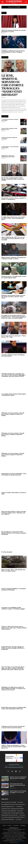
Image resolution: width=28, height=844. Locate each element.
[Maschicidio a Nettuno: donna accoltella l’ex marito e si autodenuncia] (14, 190)
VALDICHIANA (16, 825)
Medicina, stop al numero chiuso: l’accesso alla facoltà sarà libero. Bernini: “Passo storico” (13, 297)
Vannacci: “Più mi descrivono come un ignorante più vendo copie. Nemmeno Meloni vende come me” (13, 628)
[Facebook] (8, 771)
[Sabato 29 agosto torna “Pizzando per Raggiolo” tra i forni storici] (5, 792)
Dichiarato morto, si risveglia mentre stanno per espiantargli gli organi (13, 277)
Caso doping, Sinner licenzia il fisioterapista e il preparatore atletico (13, 394)
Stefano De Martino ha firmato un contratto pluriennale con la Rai (13, 31)
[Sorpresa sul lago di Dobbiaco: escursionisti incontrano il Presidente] (14, 581)
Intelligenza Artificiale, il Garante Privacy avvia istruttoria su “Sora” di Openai (13, 51)
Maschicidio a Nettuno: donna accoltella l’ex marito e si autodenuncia (13, 198)
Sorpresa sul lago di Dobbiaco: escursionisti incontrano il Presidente (13, 589)
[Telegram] (16, 771)
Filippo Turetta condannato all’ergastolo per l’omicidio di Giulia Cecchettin (13, 258)
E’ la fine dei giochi (6, 552)
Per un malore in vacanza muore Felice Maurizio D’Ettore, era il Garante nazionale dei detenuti (13, 533)
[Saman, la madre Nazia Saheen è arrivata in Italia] (14, 484)
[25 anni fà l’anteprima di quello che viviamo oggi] (23, 140)
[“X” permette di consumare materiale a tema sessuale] (23, 122)
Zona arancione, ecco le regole (8, 802)
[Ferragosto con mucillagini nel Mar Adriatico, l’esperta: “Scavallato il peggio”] (14, 599)
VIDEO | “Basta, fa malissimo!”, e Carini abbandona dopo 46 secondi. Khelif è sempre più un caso (13, 747)
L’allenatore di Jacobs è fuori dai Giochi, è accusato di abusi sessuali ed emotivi (13, 727)
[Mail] (12, 771)
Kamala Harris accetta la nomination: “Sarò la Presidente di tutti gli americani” (13, 474)
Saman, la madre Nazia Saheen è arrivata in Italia (13, 493)
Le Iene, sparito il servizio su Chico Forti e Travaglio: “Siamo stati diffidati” (12, 85)
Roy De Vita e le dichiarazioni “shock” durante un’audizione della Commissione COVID (12, 179)
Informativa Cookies (14, 842)
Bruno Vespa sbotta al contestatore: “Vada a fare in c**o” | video (13, 336)
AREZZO (4, 825)
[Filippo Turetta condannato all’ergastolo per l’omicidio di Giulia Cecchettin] (14, 249)
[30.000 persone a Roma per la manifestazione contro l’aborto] (23, 158)
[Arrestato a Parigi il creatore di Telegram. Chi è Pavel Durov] (14, 347)
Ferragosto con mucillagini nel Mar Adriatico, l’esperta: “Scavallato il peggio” (13, 608)
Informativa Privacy (20, 840)
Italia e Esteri (4, 49)
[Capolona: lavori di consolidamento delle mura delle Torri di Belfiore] (5, 778)
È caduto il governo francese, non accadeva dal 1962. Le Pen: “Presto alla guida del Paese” (13, 218)
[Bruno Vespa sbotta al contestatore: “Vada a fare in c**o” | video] (14, 328)
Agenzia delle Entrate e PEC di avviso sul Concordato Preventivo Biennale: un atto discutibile (12, 238)
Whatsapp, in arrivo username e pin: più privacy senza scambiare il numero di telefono (12, 414)
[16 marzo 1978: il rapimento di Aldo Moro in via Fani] (23, 131)
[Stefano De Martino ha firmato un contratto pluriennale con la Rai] (14, 21)
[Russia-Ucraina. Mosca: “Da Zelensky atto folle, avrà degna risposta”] (14, 562)
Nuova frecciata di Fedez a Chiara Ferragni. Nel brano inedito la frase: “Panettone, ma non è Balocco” (13, 513)
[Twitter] (19, 771)
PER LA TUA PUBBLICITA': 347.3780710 (14, 766)
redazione (3, 53)
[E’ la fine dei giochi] (14, 544)
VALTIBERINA (22, 825)
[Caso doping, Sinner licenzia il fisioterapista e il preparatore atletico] (14, 386)
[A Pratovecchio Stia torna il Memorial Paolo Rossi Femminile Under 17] (5, 785)
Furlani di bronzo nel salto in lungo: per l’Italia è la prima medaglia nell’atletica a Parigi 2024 (12, 648)
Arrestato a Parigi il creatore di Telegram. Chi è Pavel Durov (13, 355)
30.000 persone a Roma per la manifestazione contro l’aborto (8, 156)
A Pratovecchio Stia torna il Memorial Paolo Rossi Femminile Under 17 (17, 785)
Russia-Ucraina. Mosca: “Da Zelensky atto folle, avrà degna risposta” (13, 570)
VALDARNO (9, 825)
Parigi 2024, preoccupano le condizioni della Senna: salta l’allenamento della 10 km (13, 708)
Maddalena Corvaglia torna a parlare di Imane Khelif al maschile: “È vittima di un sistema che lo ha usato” (13, 688)
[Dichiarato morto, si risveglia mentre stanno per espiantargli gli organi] (14, 268)
